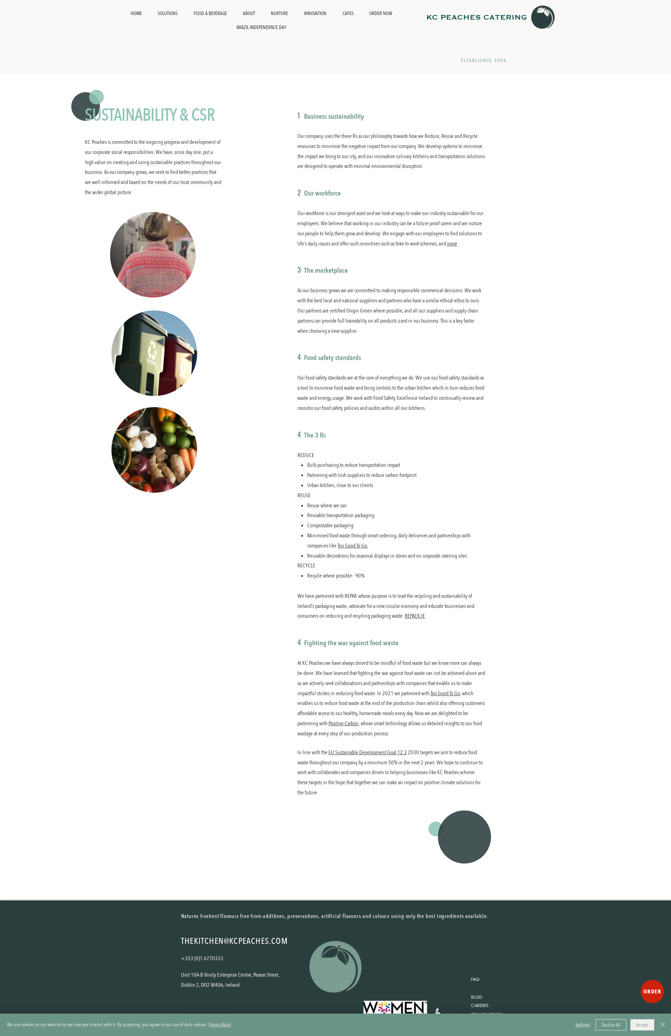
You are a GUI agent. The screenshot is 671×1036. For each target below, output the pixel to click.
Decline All (610, 1025)
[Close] (662, 1024)
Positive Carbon (344, 723)
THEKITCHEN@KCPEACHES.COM (234, 941)
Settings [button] (582, 1024)
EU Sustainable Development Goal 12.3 (368, 752)
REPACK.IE (415, 616)
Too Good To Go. (353, 546)
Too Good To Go (445, 693)
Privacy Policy (220, 1024)
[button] (187, 289)
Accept (642, 1025)
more (452, 244)
